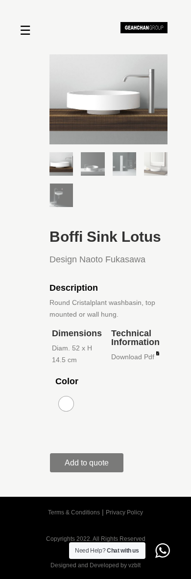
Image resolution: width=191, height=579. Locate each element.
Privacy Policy (124, 512)
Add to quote (87, 463)
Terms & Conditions (74, 512)
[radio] (66, 403)
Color (66, 381)
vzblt (134, 565)
